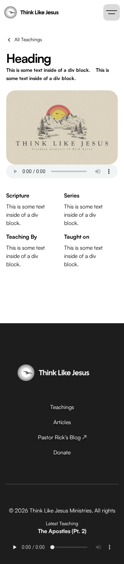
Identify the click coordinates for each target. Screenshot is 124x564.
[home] (28, 12)
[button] (111, 12)
